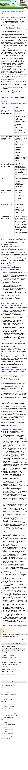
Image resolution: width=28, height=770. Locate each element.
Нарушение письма (9, 720)
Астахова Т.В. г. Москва (8, 655)
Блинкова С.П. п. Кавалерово (9, 664)
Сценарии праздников (9, 736)
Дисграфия (6, 692)
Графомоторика (8, 699)
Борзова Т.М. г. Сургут (7, 671)
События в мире (8, 738)
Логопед (6, 710)
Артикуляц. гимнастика (10, 687)
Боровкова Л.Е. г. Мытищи (8, 673)
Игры (5, 701)
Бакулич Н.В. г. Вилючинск (9, 657)
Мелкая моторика (8, 717)
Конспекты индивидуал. (10, 706)
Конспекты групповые (9, 704)
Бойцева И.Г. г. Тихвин (7, 667)
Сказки (5, 726)
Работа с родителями (9, 724)
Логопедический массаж (10, 715)
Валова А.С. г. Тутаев (7, 676)
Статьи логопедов (8, 733)
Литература (7, 708)
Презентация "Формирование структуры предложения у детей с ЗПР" (14, 635)
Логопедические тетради (10, 713)
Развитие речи (7, 722)
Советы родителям (8, 729)
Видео (5, 690)
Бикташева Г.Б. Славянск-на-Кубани (11, 662)
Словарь (6, 731)
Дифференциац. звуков (10, 694)
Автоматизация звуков (9, 685)
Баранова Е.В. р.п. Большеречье (10, 660)
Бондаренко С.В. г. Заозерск (9, 669)
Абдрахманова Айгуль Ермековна (20, 626)
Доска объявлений (8, 697)
